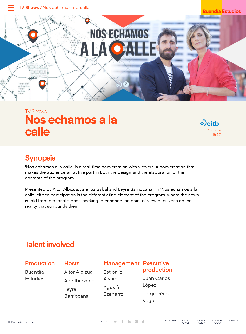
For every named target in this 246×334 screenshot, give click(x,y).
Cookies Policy (217, 321)
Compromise (169, 320)
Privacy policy (201, 321)
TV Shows (29, 7)
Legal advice (185, 321)
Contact (233, 320)
